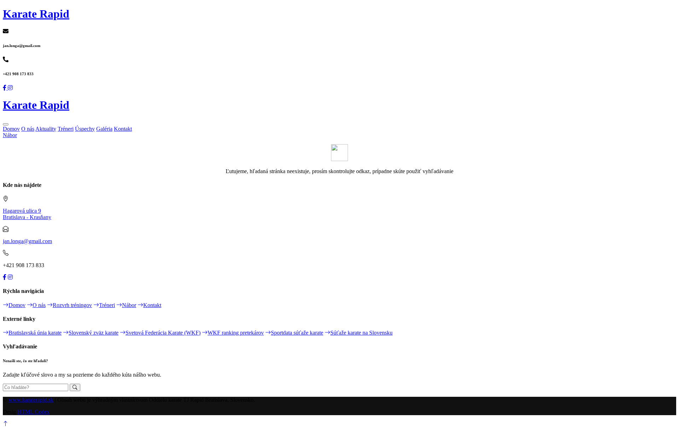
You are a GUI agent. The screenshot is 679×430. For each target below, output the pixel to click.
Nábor (10, 135)
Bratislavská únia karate (35, 333)
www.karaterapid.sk (30, 400)
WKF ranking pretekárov (236, 333)
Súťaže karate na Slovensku (361, 333)
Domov (11, 129)
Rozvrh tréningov (72, 305)
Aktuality (45, 129)
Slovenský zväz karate (93, 333)
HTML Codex (33, 412)
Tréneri (66, 129)
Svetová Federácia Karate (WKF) (163, 333)
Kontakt (123, 129)
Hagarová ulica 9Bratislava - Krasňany (27, 214)
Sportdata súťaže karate (297, 333)
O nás (27, 129)
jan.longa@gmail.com (27, 241)
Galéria (104, 129)
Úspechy (85, 129)
